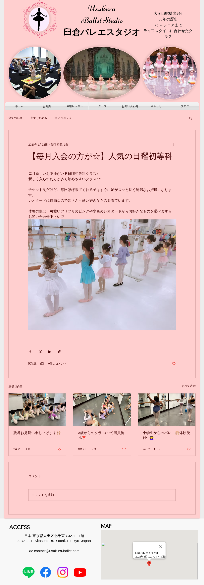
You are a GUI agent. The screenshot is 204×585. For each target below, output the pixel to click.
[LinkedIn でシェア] (50, 351)
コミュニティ (63, 117)
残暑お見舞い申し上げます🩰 (37, 433)
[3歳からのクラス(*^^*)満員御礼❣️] (102, 409)
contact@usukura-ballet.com (56, 551)
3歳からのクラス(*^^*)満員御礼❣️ (101, 435)
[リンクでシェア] (59, 351)
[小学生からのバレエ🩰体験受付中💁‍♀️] (166, 409)
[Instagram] (63, 572)
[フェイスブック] (45, 572)
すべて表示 (189, 385)
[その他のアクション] (173, 144)
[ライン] (28, 572)
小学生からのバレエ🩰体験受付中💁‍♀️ (166, 435)
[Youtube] (80, 572)
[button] (190, 118)
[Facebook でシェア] (30, 351)
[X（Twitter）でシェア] (40, 351)
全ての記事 (15, 117)
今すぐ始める (38, 117)
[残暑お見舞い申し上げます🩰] (37, 409)
